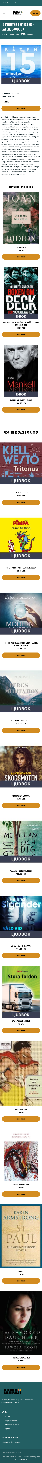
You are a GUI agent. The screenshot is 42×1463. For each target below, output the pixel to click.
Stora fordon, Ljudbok (21, 1021)
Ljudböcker (15, 93)
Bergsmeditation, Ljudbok (21, 720)
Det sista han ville (21, 247)
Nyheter (8, 1429)
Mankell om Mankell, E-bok (21, 400)
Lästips (7, 1416)
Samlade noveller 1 (21, 1184)
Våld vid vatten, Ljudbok (21, 946)
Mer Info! (21, 108)
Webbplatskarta (21, 1459)
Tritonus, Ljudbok (21, 492)
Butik (35, 13)
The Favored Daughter (21, 1357)
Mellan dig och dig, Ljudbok (21, 871)
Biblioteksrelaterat (12, 1425)
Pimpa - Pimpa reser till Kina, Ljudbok (21, 567)
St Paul (21, 1271)
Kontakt (13, 1457)
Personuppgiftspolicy (32, 1457)
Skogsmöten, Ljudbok (21, 796)
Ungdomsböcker (11, 1420)
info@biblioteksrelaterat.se (9, 3)
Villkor (20, 1457)
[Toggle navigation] (4, 13)
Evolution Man (21, 1109)
